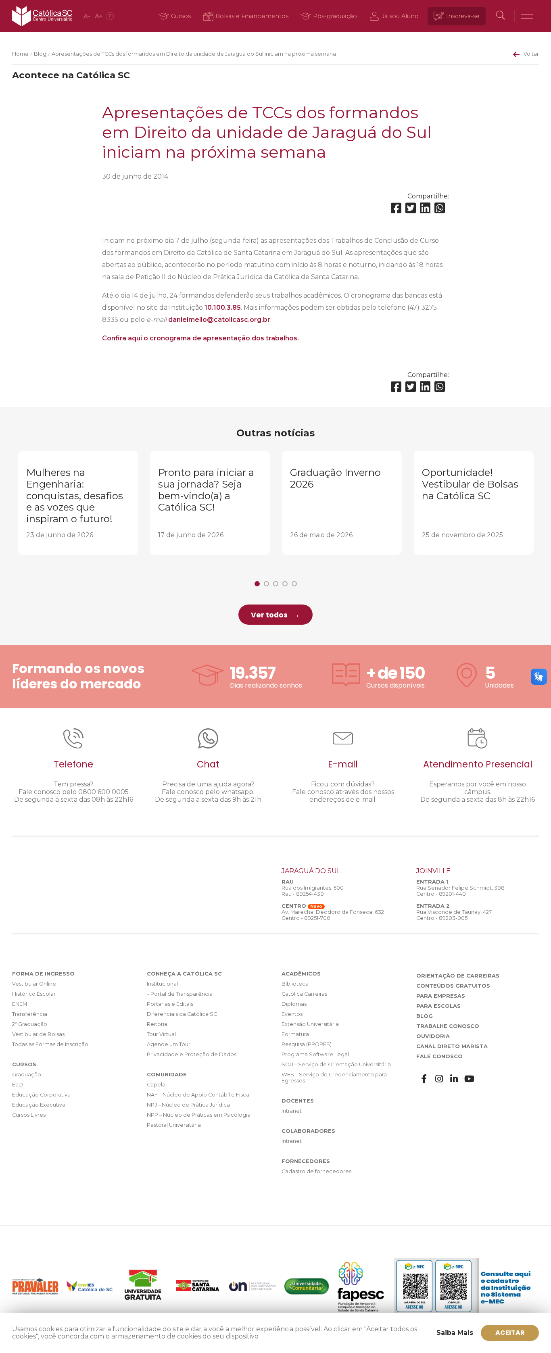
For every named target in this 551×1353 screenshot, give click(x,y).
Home (20, 54)
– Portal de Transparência (180, 994)
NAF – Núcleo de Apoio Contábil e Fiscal (198, 1095)
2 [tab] (266, 583)
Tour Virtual (161, 1034)
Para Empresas (440, 996)
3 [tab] (275, 583)
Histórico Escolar (34, 994)
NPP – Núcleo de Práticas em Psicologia (198, 1115)
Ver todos (269, 615)
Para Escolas (438, 1006)
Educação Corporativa (41, 1095)
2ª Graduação (29, 1024)
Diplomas (294, 1004)
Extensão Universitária (310, 1024)
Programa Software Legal (315, 1054)
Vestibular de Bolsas (38, 1034)
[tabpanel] (78, 503)
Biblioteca (295, 984)
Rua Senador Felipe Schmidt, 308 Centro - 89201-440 (460, 891)
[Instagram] (439, 1079)
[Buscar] (500, 16)
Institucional (162, 984)
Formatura (295, 1034)
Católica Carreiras (304, 994)
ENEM (19, 1004)
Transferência (29, 1014)
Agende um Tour (168, 1044)
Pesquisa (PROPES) (307, 1044)
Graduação (26, 1075)
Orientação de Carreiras (457, 976)
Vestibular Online (34, 984)
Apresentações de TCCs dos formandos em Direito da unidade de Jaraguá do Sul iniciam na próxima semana (194, 54)
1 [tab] (257, 583)
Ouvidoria (433, 1036)
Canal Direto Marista (452, 1046)
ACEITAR (510, 1332)
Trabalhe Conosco (447, 1026)
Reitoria (157, 1024)
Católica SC (42, 16)
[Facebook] (396, 208)
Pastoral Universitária (174, 1125)
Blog (40, 54)
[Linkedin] (425, 208)
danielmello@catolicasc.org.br (219, 319)
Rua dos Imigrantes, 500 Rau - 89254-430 (313, 891)
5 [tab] (294, 583)
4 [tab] (285, 583)
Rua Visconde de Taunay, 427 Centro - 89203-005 (454, 915)
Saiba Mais (454, 1332)
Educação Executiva (38, 1105)
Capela (156, 1085)
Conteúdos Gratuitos (453, 986)
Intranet (292, 1111)
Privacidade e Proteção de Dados (191, 1054)
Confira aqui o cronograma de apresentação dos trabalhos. (200, 338)
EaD (17, 1085)
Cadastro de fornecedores (316, 1171)
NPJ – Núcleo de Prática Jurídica (188, 1105)
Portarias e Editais (170, 1004)
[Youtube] (469, 1079)
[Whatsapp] (439, 208)
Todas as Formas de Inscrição (50, 1044)
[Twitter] (410, 208)
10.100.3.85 (223, 307)
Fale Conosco (439, 1056)
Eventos (292, 1014)
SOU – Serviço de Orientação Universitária (336, 1064)
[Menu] (527, 16)
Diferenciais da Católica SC (182, 1014)
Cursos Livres (29, 1115)
